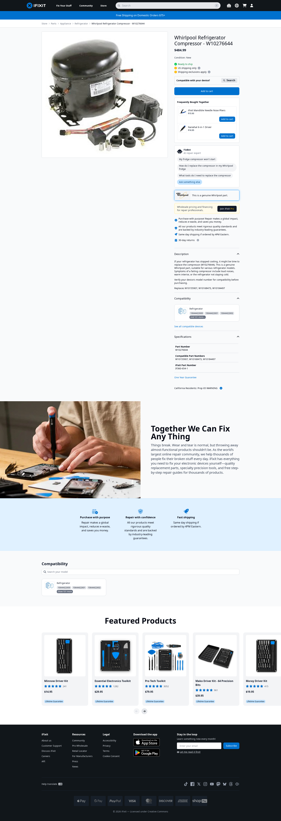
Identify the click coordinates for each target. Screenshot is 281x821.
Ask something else (189, 182)
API (43, 761)
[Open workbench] (229, 5)
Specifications (182, 337)
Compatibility (182, 298)
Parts (53, 23)
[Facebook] (192, 784)
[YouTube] (212, 784)
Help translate (49, 784)
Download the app (145, 734)
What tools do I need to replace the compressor (205, 175)
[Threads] (231, 784)
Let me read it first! (190, 751)
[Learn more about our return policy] (198, 240)
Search (231, 80)
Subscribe (231, 745)
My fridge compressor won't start (197, 159)
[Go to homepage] (37, 5)
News (75, 766)
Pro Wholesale (80, 745)
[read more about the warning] (221, 388)
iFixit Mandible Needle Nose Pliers (206, 110)
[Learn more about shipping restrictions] (199, 68)
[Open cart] (244, 5)
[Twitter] (199, 784)
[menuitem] (63, 5)
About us (46, 740)
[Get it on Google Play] (146, 753)
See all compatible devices (188, 326)
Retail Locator (79, 750)
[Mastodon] (218, 784)
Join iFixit (227, 208)
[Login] (251, 5)
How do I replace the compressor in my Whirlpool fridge (206, 167)
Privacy (106, 745)
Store (44, 23)
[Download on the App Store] (146, 742)
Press (75, 761)
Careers (46, 756)
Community (78, 740)
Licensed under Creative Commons (149, 811)
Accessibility (109, 740)
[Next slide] (144, 711)
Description (181, 254)
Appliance (65, 23)
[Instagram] (205, 784)
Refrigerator (81, 23)
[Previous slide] (137, 711)
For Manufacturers (82, 756)
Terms (106, 750)
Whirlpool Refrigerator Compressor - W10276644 (118, 23)
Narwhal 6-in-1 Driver (200, 127)
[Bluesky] (224, 784)
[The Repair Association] (237, 784)
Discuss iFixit (49, 750)
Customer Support (52, 745)
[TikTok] (186, 784)
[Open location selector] (237, 5)
